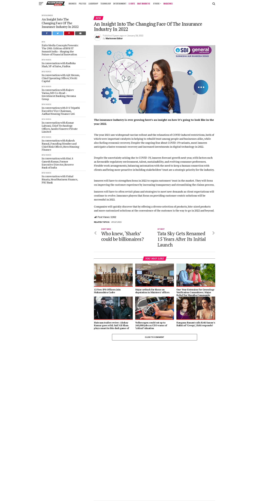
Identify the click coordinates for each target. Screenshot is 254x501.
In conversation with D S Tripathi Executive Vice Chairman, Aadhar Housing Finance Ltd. (61, 110)
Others (156, 3)
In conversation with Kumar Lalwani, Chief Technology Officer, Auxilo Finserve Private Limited (59, 127)
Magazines (168, 3)
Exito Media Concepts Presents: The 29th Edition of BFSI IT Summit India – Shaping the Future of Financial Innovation (60, 50)
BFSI (43, 15)
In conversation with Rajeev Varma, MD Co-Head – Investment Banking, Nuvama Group (59, 94)
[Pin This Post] (69, 33)
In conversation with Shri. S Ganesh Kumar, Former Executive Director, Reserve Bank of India (58, 163)
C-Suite (132, 3)
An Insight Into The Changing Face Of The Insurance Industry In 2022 (60, 22)
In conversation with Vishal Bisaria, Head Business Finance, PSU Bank (60, 179)
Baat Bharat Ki (143, 3)
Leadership (93, 3)
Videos (48, 60)
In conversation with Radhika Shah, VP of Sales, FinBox (59, 65)
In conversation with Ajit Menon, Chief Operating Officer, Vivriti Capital (61, 78)
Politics (82, 3)
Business (72, 3)
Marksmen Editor (114, 38)
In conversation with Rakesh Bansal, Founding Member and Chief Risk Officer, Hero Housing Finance (60, 145)
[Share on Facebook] (47, 33)
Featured (117, 222)
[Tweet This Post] (57, 33)
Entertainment (119, 3)
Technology (105, 3)
